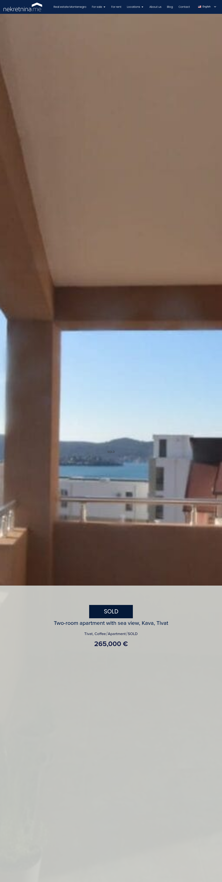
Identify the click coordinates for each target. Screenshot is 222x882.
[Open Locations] (142, 7)
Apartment (117, 634)
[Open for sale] (104, 7)
